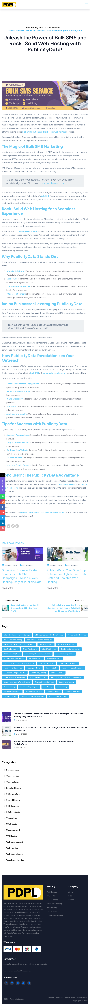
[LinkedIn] (17, 526)
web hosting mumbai (73, 691)
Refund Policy (69, 998)
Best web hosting (46, 644)
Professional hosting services (14, 677)
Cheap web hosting (30, 649)
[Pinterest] (13, 526)
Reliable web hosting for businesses (17, 682)
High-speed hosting (46, 663)
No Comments (27, 565)
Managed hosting (57, 673)
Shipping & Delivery (79, 1001)
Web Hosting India (34, 27)
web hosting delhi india (34, 691)
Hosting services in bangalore (72, 668)
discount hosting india (12, 654)
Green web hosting (53, 658)
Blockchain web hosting (66, 644)
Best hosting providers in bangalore (39, 640)
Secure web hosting (66, 682)
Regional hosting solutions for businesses (66, 677)
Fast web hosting (35, 658)
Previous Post (11, 600)
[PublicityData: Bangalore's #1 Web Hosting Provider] (9, 4)
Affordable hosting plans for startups (17, 635)
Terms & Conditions (55, 998)
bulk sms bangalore (11, 649)
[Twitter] (8, 526)
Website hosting (10, 696)
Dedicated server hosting (70, 649)
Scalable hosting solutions (44, 682)
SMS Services (53, 27)
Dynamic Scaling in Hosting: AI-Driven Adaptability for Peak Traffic (25, 608)
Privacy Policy (81, 998)
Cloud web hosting (49, 649)
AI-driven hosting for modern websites (49, 635)
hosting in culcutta (33, 668)
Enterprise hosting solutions (14, 658)
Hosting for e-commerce (13, 668)
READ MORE (7, 588)
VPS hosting (48, 687)
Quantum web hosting (38, 677)
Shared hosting (9, 687)
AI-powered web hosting (77, 635)
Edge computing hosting (64, 654)
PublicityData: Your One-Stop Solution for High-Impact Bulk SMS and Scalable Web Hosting (63, 608)
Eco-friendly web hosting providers (37, 654)
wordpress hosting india (58, 696)
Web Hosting (62, 687)
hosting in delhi (51, 668)
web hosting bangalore (12, 691)
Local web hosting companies (14, 673)
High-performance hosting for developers (19, 663)
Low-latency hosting (38, 673)
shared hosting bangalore (29, 687)
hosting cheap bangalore (68, 663)
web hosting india (53, 691)
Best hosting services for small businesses (19, 644)
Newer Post (80, 600)
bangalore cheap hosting (13, 640)
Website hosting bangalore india (32, 696)
